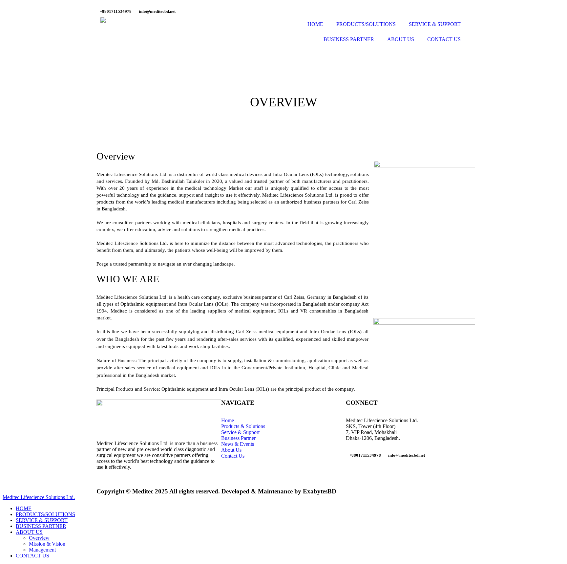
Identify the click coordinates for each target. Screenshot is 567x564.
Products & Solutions (243, 426)
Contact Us (232, 456)
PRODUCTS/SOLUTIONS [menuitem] (45, 514)
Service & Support (240, 432)
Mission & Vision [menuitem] (47, 544)
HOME (315, 24)
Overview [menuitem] (39, 538)
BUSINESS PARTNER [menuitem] (41, 526)
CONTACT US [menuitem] (32, 555)
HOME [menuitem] (24, 508)
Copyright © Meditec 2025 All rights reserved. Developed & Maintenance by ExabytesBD (216, 491)
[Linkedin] (372, 472)
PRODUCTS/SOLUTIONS (366, 24)
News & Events (237, 444)
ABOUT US (400, 39)
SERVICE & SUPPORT (435, 24)
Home (227, 420)
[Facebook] (354, 472)
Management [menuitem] (42, 550)
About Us (231, 450)
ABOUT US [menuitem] (29, 532)
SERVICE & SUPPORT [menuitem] (42, 520)
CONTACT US (444, 39)
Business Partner (238, 438)
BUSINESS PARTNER (349, 39)
